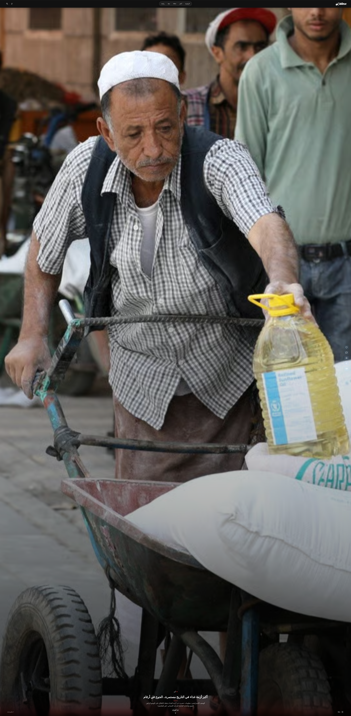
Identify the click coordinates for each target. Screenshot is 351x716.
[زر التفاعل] (347, 347)
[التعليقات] (346, 353)
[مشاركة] (346, 363)
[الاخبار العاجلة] (12, 4)
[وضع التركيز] (347, 369)
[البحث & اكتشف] (7, 4)
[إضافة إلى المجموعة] (346, 358)
